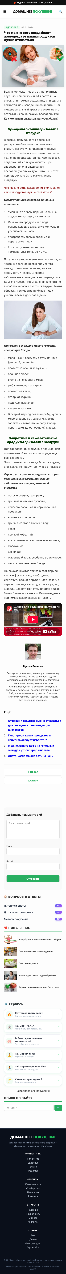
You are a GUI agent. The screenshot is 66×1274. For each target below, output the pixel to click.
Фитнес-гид (33, 1158)
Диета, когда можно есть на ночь (30, 756)
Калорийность (33, 1184)
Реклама (33, 1196)
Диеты (33, 1239)
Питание (33, 1166)
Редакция (33, 1209)
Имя (9, 846)
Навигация (33, 1192)
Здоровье (12, 27)
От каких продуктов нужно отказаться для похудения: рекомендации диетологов (34, 725)
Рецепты (33, 1170)
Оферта (33, 1217)
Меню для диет (33, 1243)
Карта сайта (33, 1247)
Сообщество (33, 1188)
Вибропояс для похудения (33, 1090)
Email (9, 861)
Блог (33, 1235)
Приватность (33, 1213)
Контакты (33, 1221)
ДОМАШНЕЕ (32, 11)
